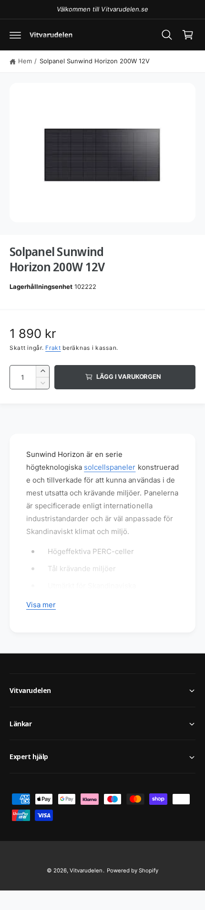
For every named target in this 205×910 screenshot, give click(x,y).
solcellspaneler (109, 467)
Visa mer (41, 604)
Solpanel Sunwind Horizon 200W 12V (95, 61)
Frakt (53, 347)
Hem (25, 61)
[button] (15, 34)
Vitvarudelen (86, 870)
